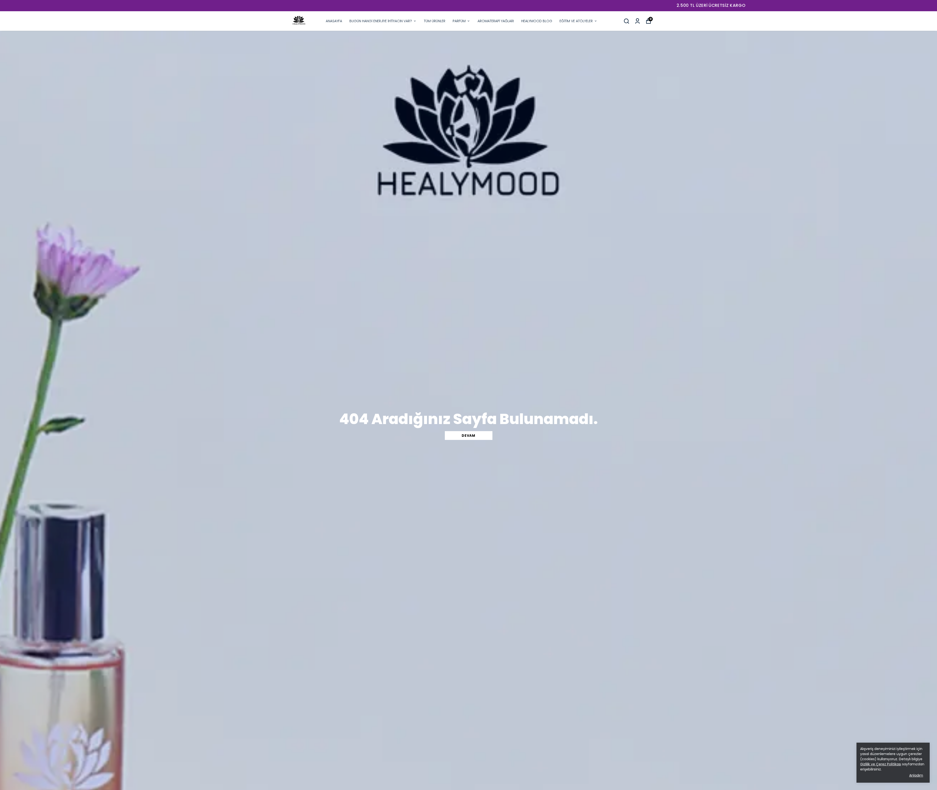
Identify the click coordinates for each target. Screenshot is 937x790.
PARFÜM (459, 21)
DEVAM (468, 435)
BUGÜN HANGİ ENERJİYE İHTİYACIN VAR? (380, 21)
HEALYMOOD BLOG (536, 21)
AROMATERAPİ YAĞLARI (496, 21)
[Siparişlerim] (637, 21)
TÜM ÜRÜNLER (434, 21)
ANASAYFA (334, 21)
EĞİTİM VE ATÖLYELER (576, 21)
